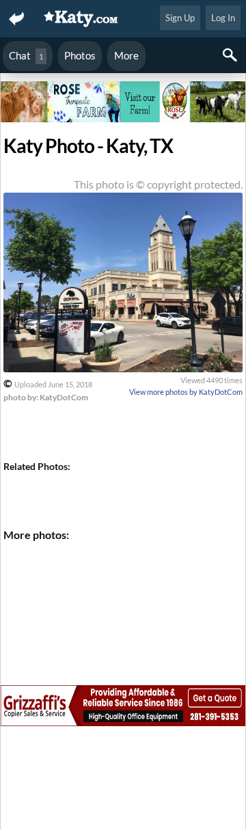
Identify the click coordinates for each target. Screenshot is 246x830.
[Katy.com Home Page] (81, 19)
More (126, 55)
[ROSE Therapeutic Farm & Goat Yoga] (123, 103)
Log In (223, 17)
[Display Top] (123, 76)
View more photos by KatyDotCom (186, 391)
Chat (26, 55)
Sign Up (180, 17)
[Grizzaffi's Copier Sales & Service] (123, 707)
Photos (80, 55)
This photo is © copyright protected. (158, 184)
